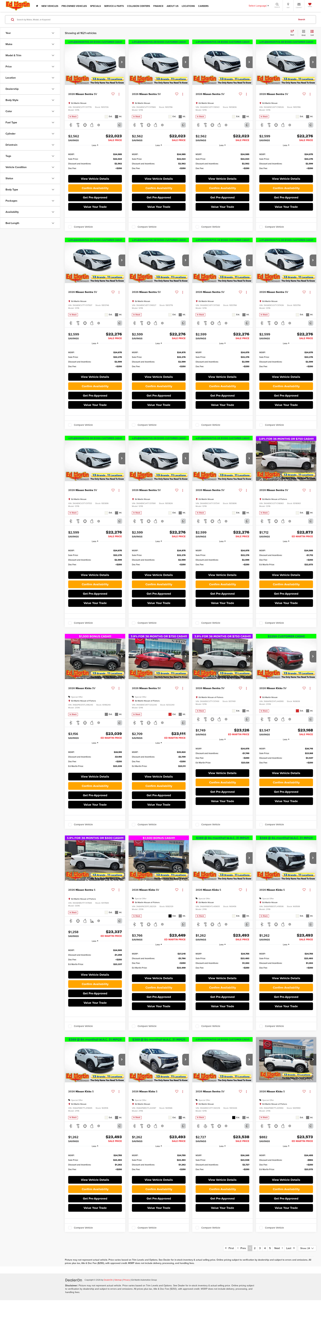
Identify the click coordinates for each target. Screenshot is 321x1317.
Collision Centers (138, 6)
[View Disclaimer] (99, 125)
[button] (122, 62)
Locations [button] (188, 6)
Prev (242, 1248)
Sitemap (118, 1280)
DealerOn (108, 1280)
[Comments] (119, 125)
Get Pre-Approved (95, 197)
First (230, 1248)
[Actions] (119, 94)
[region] (95, 161)
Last (289, 1248)
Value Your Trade (95, 207)
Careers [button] (203, 6)
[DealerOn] (73, 1279)
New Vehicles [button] (49, 6)
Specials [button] (95, 6)
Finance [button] (158, 6)
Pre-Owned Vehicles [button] (74, 6)
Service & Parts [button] (114, 6)
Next (278, 1248)
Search (301, 19)
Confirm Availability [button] (95, 188)
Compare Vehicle (83, 226)
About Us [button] (172, 6)
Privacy (126, 1280)
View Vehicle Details (95, 179)
